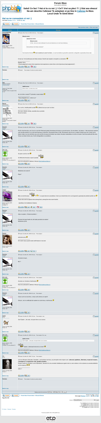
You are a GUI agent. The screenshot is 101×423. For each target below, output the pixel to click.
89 (18, 20)
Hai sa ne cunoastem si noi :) (17, 18)
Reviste (9, 409)
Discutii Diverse (40, 24)
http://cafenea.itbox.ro (44, 161)
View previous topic (83, 27)
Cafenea (81, 11)
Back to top (5, 66)
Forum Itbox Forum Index (27, 24)
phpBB (47, 412)
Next (24, 20)
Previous (9, 20)
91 (21, 20)
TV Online (4, 409)
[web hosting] (51, 421)
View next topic (94, 27)
